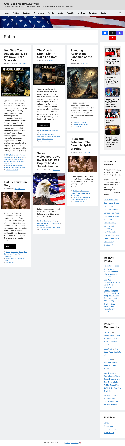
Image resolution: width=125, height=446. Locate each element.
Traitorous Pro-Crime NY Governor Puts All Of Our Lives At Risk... (111, 81)
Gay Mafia (76, 197)
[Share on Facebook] (105, 33)
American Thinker (111, 210)
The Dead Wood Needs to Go (112, 352)
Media (60, 13)
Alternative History (17, 165)
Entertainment (20, 155)
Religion (6, 161)
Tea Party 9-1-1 (110, 245)
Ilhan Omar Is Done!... (110, 121)
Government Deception (52, 136)
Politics (16, 13)
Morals (73, 193)
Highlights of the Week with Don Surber (110, 365)
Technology (8, 163)
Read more (43, 125)
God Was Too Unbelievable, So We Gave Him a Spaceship (15, 55)
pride (72, 199)
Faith (18, 157)
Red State (108, 220)
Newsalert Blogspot (111, 235)
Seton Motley (109, 242)
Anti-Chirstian (44, 227)
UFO (24, 167)
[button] (120, 13)
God (5, 159)
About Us (70, 13)
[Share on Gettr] (112, 38)
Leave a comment (12, 170)
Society (83, 193)
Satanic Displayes (47, 139)
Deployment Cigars (111, 203)
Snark (22, 161)
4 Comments (43, 229)
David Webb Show (111, 200)
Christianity (47, 130)
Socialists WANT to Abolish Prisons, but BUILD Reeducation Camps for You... (112, 102)
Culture (12, 155)
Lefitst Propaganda (18, 258)
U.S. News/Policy (43, 225)
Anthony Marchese (72, 443)
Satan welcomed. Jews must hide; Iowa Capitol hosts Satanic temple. (48, 160)
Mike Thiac (108, 396)
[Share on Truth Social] (119, 33)
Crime (53, 130)
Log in (106, 423)
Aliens (8, 165)
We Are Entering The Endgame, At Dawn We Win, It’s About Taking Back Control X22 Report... (112, 141)
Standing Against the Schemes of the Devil (81, 55)
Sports (51, 13)
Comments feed (110, 429)
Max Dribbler (109, 373)
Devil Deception (78, 124)
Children (9, 258)
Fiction (23, 157)
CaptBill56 (108, 332)
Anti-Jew (52, 227)
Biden (41, 221)
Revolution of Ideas (111, 266)
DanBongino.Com (110, 206)
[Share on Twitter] (112, 33)
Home (6, 13)
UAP (21, 167)
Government (39, 13)
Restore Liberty (110, 223)
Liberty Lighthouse (111, 239)
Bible (7, 155)
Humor (15, 159)
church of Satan (9, 167)
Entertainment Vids (10, 157)
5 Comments (10, 262)
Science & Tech (15, 161)
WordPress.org (109, 433)
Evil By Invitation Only (15, 183)
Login (103, 13)
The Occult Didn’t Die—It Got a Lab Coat (47, 54)
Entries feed (108, 426)
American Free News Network (21, 3)
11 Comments (77, 126)
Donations (93, 13)
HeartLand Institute (111, 216)
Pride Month (79, 199)
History (10, 159)
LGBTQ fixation (85, 197)
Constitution (48, 221)
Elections (26, 13)
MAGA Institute (110, 232)
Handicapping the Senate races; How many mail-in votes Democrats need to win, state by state (111, 296)
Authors (81, 13)
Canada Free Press (111, 213)
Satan (17, 167)
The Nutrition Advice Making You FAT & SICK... (112, 61)
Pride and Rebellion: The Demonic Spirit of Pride (81, 143)
